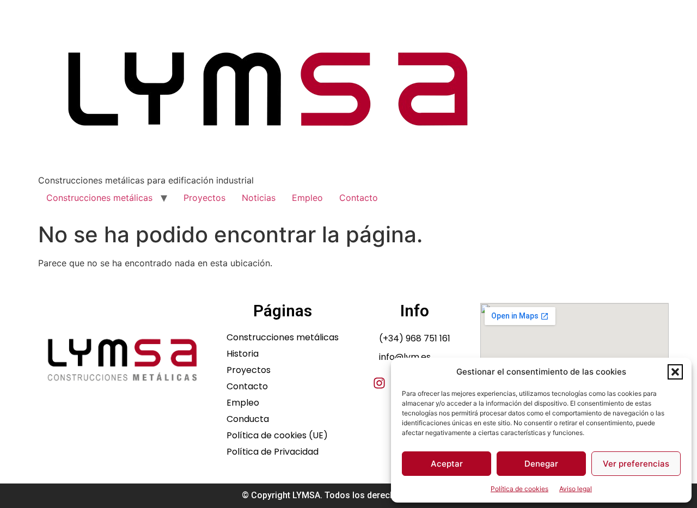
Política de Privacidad (273, 451)
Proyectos (204, 197)
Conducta (248, 419)
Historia (243, 353)
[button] (675, 371)
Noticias (259, 197)
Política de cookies (519, 489)
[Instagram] (379, 383)
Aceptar (447, 463)
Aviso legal (575, 489)
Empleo (307, 197)
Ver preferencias (636, 463)
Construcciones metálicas (99, 197)
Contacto (358, 197)
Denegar (541, 463)
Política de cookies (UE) (277, 435)
